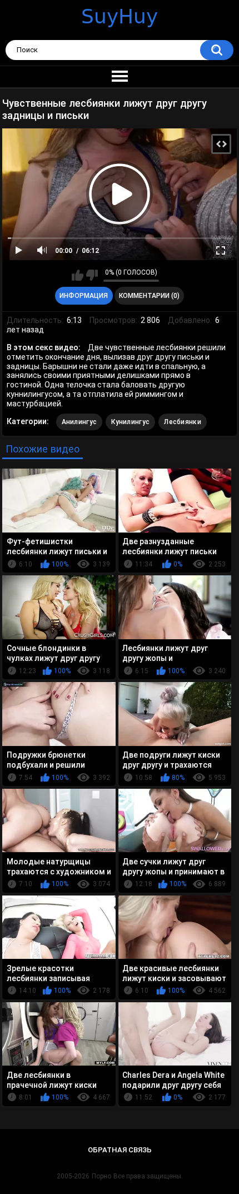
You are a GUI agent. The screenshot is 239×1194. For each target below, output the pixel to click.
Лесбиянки (182, 422)
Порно (101, 1176)
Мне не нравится (92, 275)
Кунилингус (130, 422)
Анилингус (79, 422)
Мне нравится (77, 275)
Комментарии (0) (149, 296)
